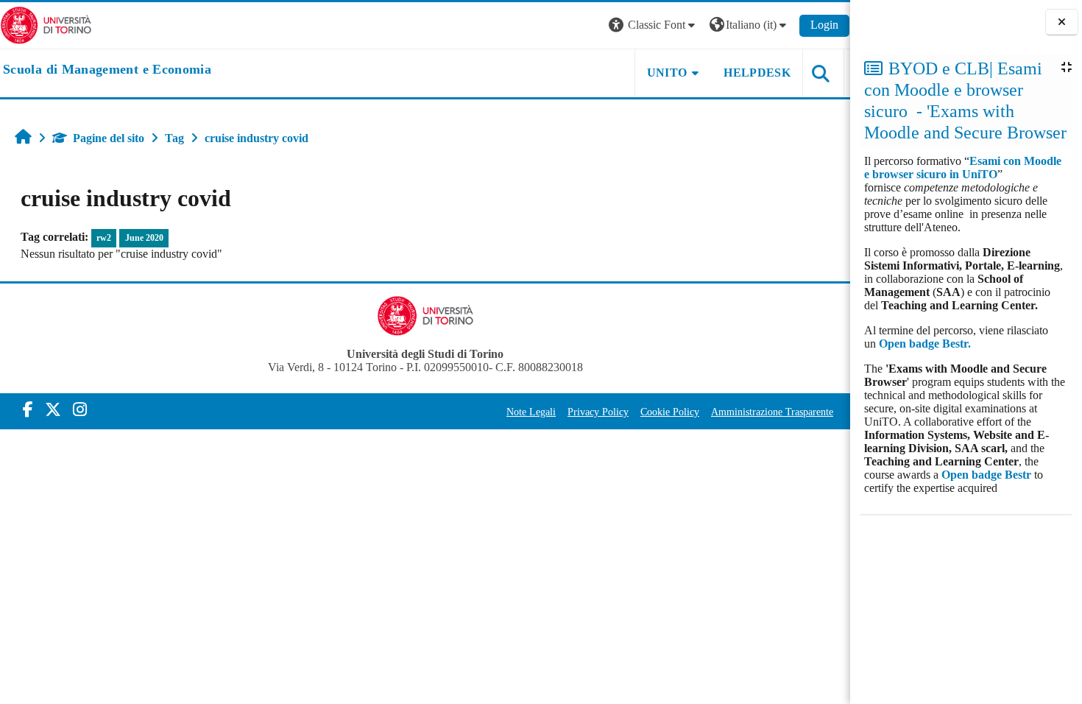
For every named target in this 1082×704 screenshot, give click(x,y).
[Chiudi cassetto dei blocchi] (1061, 22)
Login (824, 24)
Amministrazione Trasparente (772, 412)
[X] (53, 410)
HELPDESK (757, 72)
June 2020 (144, 238)
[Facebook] (28, 410)
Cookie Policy (669, 412)
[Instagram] (80, 410)
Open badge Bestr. (925, 343)
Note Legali (531, 412)
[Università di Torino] (46, 24)
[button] (654, 25)
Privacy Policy (598, 412)
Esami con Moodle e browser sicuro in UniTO (962, 167)
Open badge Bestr (986, 474)
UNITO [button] (667, 72)
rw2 (103, 238)
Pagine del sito (108, 138)
